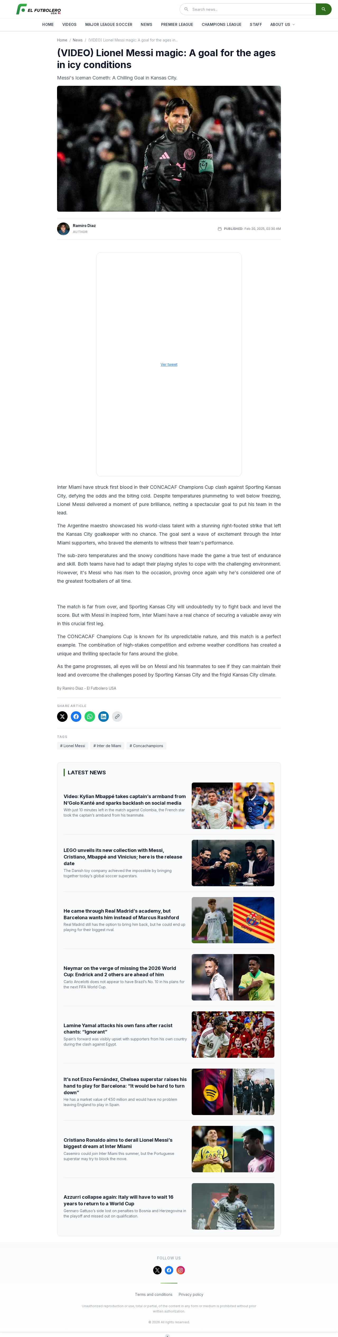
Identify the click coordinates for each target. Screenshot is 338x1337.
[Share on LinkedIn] (103, 716)
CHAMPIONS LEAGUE (222, 24)
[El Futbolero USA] (38, 9)
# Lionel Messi (72, 745)
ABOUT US (280, 24)
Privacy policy (191, 1294)
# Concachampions (146, 745)
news (78, 40)
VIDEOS (69, 24)
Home (62, 40)
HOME (48, 24)
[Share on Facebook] (76, 716)
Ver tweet (169, 364)
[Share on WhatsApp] (89, 716)
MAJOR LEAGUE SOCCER (109, 24)
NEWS (146, 24)
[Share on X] (62, 716)
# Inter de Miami (107, 745)
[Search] (324, 9)
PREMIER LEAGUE (177, 24)
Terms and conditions (153, 1294)
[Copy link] (117, 716)
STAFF (256, 24)
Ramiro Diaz (84, 225)
